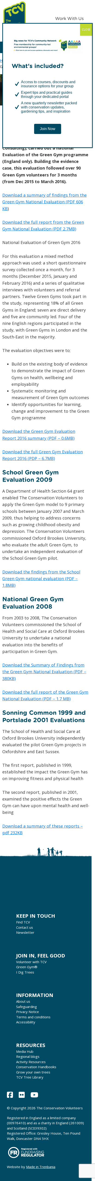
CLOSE (86, 29)
